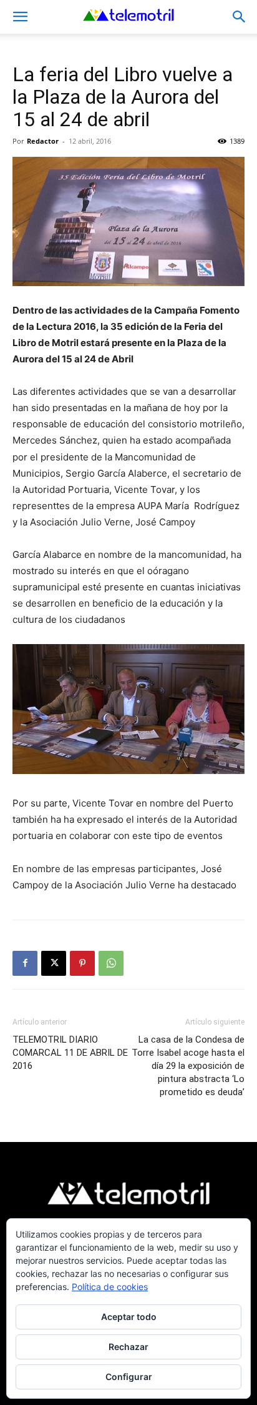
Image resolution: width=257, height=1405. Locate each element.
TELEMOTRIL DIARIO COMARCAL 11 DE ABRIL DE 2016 (70, 1052)
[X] (53, 963)
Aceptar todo (129, 1316)
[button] (20, 17)
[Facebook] (24, 963)
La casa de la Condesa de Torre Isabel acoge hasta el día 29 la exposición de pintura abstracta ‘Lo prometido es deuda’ (188, 1066)
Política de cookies (110, 1286)
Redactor (43, 141)
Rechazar (128, 1346)
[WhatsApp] (111, 963)
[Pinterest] (82, 963)
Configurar (128, 1376)
